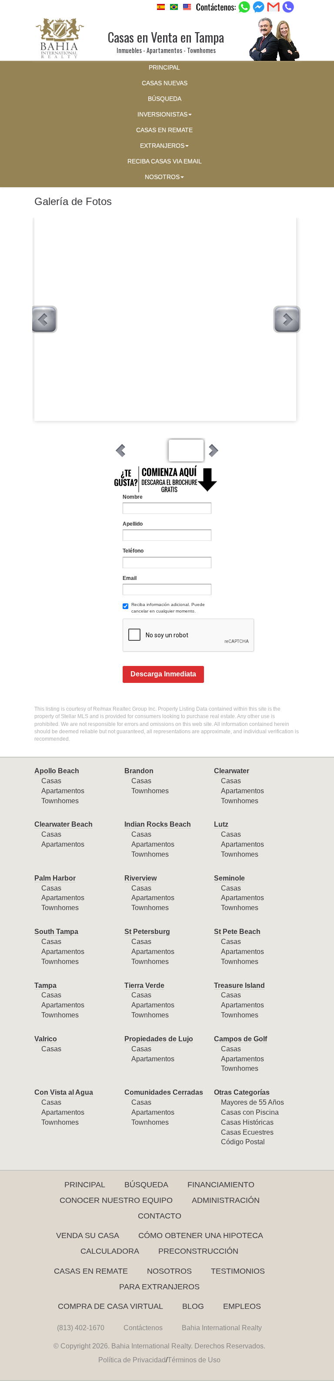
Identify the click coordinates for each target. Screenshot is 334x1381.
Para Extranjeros (159, 1286)
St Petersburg (147, 931)
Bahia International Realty (222, 1327)
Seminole (229, 878)
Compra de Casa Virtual (110, 1306)
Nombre (133, 497)
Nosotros (169, 1271)
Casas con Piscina (250, 1112)
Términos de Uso (193, 1360)
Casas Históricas (247, 1122)
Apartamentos (62, 791)
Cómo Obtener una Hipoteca (200, 1235)
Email (130, 578)
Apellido (133, 524)
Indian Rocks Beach (157, 824)
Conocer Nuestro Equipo (116, 1200)
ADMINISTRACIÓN (226, 1200)
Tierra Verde (144, 985)
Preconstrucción (198, 1251)
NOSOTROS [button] (162, 177)
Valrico (45, 1039)
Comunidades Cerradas (163, 1092)
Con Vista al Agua (63, 1092)
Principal (84, 1184)
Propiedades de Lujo (158, 1039)
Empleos (242, 1306)
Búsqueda (146, 1184)
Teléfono (133, 550)
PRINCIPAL (164, 67)
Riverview (140, 878)
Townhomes (60, 801)
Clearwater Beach (63, 824)
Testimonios (238, 1271)
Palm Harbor (55, 878)
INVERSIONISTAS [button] (162, 114)
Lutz (221, 824)
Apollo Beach (56, 771)
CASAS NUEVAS (164, 83)
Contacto (159, 1216)
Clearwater (231, 771)
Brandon (139, 771)
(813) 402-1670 (80, 1327)
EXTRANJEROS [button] (162, 145)
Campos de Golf (240, 1039)
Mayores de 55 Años (252, 1102)
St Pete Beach (237, 931)
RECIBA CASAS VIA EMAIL (164, 161)
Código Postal (243, 1142)
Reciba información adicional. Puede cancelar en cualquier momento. (168, 607)
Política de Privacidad (132, 1360)
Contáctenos (143, 1327)
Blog (193, 1306)
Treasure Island (239, 985)
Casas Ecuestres (247, 1132)
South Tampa (56, 931)
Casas (51, 781)
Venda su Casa (87, 1235)
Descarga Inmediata (163, 674)
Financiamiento (220, 1184)
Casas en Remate (91, 1271)
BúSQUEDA (164, 99)
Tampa (45, 985)
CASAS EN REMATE (164, 130)
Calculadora (109, 1251)
